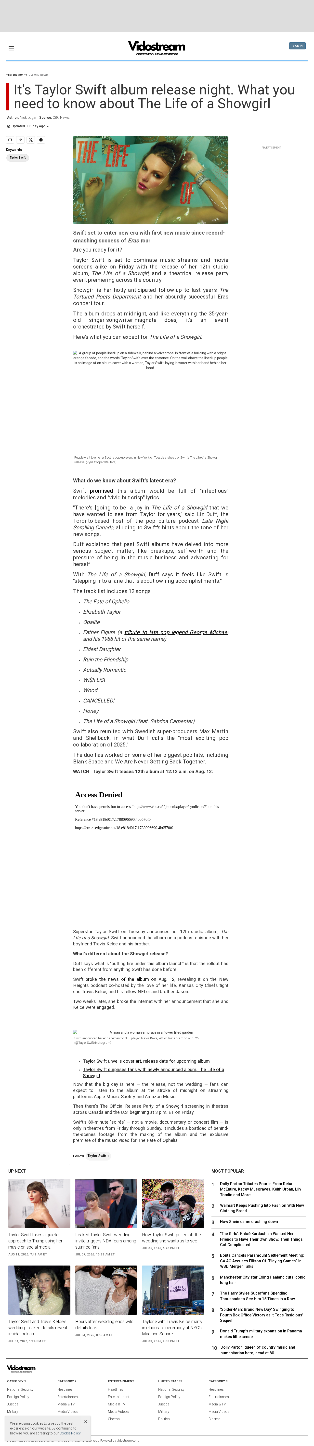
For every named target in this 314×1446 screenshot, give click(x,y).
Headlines (65, 1389)
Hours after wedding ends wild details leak (104, 1324)
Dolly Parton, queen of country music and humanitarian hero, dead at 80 (258, 1350)
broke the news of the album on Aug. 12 (130, 979)
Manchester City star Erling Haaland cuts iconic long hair (262, 1280)
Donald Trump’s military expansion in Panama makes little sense (261, 1334)
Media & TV (66, 1404)
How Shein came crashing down (249, 1221)
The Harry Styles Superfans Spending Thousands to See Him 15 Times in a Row (257, 1296)
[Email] (10, 140)
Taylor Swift (97, 1156)
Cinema (114, 1419)
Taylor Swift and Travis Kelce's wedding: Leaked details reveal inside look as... (37, 1327)
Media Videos (67, 1412)
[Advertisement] (157, 16)
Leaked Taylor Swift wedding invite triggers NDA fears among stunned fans (105, 1241)
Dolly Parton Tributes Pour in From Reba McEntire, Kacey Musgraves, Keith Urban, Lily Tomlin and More (260, 1189)
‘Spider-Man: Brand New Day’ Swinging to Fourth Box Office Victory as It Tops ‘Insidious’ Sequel (261, 1315)
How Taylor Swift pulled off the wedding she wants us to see (171, 1237)
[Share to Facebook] (41, 140)
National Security (20, 1389)
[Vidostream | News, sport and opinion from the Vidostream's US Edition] (38, 1369)
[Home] (157, 50)
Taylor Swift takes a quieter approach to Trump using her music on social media (35, 1241)
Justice (12, 1404)
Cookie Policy (70, 1433)
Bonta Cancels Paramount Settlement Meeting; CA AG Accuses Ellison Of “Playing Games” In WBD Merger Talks (262, 1261)
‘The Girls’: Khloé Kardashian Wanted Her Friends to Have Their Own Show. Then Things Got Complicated (261, 1239)
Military (12, 1412)
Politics (164, 1419)
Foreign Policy (18, 1397)
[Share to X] (30, 140)
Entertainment (68, 1397)
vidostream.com (127, 1440)
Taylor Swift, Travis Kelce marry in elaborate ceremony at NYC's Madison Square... (172, 1327)
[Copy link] (20, 140)
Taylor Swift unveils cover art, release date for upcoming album (146, 1061)
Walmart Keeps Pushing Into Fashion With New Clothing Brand (262, 1208)
